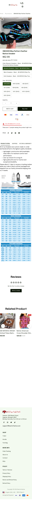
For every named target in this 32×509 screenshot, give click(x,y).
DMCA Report (20, 492)
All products (8, 13)
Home (1, 13)
